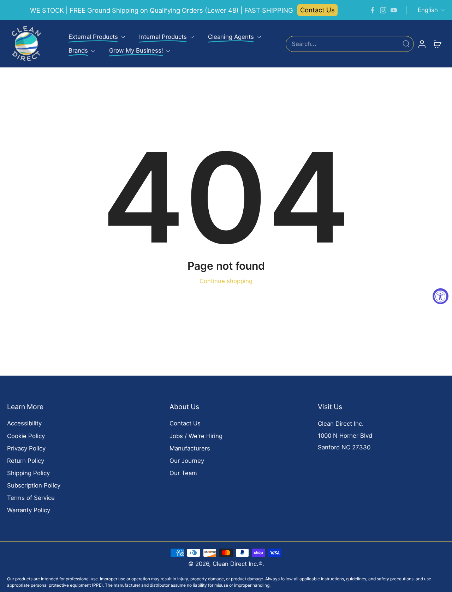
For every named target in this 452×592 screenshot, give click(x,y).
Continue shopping (226, 281)
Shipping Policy (28, 473)
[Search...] (406, 44)
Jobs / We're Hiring (196, 435)
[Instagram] (383, 10)
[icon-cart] (437, 44)
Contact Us (317, 10)
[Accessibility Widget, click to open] (440, 296)
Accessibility (24, 423)
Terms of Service (31, 497)
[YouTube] (393, 10)
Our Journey (187, 460)
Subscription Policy (33, 485)
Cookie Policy (26, 435)
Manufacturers (190, 448)
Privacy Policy (26, 448)
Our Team (183, 473)
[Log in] (421, 43)
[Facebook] (372, 10)
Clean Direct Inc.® (237, 563)
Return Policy (25, 460)
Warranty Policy (28, 510)
